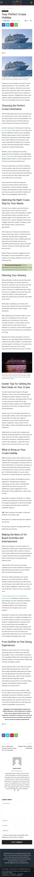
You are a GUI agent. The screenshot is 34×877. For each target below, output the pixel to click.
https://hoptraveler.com (17, 771)
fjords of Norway (7, 156)
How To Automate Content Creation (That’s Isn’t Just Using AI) (9, 748)
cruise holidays (7, 130)
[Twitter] (8, 25)
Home (3, 8)
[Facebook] (3, 25)
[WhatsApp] (16, 25)
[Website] (18, 790)
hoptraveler (6, 20)
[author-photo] (17, 766)
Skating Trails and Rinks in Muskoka (25, 747)
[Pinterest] (12, 25)
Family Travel (10, 8)
